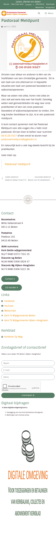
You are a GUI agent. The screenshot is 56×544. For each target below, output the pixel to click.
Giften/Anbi (40, 4)
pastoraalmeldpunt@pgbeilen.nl (18, 139)
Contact (7, 213)
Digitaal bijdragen (15, 403)
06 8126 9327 (9, 135)
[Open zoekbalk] (39, 13)
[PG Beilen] (14, 13)
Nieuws (6, 4)
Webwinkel (39, 7)
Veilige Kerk (50, 7)
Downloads (50, 4)
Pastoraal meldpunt (17, 164)
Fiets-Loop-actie (17, 4)
